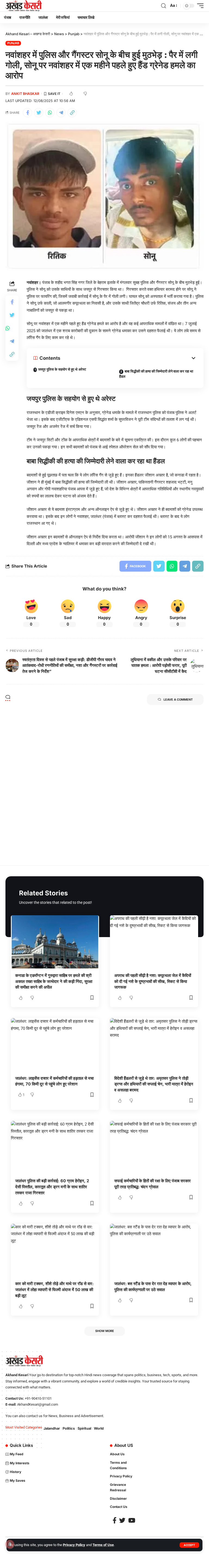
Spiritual (84, 1428)
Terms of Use (103, 1545)
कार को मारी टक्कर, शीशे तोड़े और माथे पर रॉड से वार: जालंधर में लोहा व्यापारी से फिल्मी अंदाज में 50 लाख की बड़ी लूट (54, 1289)
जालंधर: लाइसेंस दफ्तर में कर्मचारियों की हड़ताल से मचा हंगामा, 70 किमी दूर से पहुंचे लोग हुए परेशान (54, 1081)
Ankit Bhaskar (25, 94)
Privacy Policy (74, 1545)
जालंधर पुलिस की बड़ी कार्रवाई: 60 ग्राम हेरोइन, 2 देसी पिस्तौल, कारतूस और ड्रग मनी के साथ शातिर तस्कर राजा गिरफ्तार (52, 1186)
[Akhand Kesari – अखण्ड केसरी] (23, 5)
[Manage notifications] (9, 1544)
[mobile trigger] (199, 6)
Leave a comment (178, 699)
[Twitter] (122, 1520)
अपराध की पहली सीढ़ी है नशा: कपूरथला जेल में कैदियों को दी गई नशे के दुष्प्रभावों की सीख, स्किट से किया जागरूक (152, 981)
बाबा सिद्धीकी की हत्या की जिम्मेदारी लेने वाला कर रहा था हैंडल (156, 374)
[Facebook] (114, 1520)
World (99, 1428)
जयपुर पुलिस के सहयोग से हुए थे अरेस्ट (62, 369)
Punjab (13, 43)
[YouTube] (132, 1520)
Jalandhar (52, 1428)
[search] (163, 6)
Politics (69, 1428)
